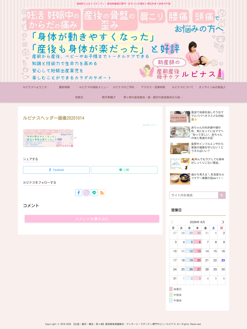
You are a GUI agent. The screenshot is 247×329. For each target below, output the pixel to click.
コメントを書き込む (92, 219)
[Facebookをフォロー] (78, 192)
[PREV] (172, 221)
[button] (222, 195)
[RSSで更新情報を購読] (101, 192)
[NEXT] (222, 221)
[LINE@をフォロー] (94, 192)
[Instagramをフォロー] (86, 192)
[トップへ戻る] (242, 324)
